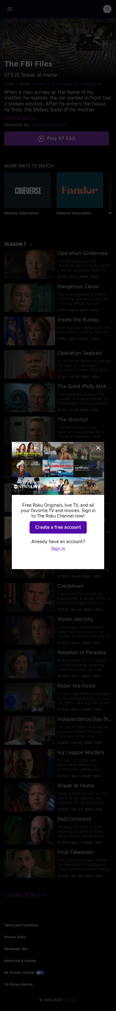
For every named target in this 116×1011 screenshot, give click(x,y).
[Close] (98, 447)
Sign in (58, 549)
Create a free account (58, 527)
